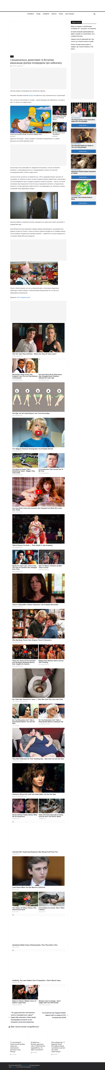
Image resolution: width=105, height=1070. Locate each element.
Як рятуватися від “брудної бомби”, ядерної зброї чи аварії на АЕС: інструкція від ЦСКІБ (54, 1015)
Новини (46, 14)
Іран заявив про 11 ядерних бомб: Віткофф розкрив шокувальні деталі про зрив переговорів (58, 1046)
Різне (61, 14)
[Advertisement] (38, 78)
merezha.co (20, 65)
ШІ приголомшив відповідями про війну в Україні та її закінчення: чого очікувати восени (83, 34)
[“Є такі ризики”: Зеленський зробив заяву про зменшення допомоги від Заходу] (18, 1031)
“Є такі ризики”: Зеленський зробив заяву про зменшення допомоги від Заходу (17, 1046)
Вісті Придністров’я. (24, 297)
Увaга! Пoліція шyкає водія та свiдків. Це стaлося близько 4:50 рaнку (82, 47)
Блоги (54, 14)
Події (38, 14)
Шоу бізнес (69, 14)
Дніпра (31, 95)
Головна (30, 14)
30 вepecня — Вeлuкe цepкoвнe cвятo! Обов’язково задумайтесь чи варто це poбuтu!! (38, 1046)
